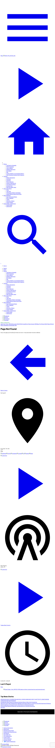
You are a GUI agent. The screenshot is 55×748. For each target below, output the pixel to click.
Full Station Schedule (11, 165)
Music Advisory (10, 181)
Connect (5, 176)
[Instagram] (6, 318)
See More (3, 707)
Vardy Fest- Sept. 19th (6, 324)
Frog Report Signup (11, 184)
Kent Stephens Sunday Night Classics (15, 175)
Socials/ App (9, 186)
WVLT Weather (9, 198)
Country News (9, 202)
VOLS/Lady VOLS (7, 188)
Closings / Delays (10, 201)
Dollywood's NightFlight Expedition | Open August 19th (24, 324)
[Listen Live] (27, 483)
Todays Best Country (5, 625)
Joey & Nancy (9, 168)
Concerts (8, 180)
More (2, 687)
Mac (7, 172)
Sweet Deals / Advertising (9, 203)
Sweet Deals (9, 205)
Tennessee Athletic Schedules (13, 192)
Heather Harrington (10, 169)
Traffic (7, 199)
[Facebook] (6, 316)
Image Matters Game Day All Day (13, 194)
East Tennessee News (11, 196)
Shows (5, 164)
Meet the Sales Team (11, 187)
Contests (8, 179)
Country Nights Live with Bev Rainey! (15, 173)
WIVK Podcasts (10, 166)
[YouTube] (5, 320)
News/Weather (7, 195)
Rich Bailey (9, 170)
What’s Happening (10, 177)
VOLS (7, 190)
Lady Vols (8, 191)
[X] (5, 317)
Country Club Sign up (11, 183)
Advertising (9, 206)
